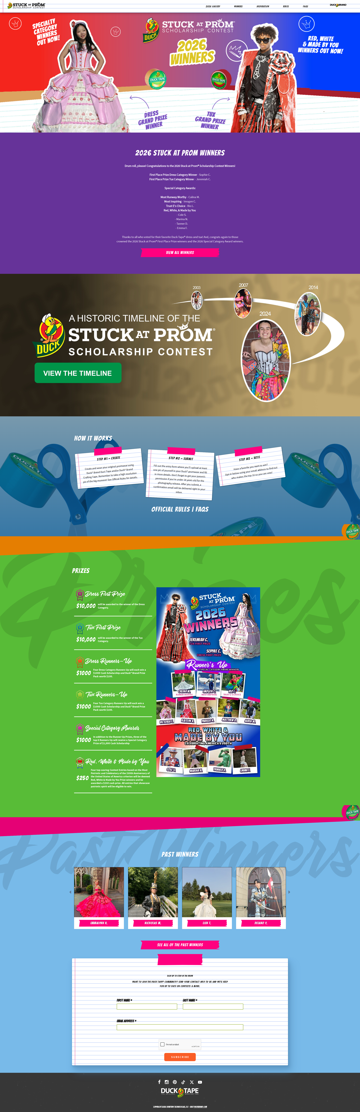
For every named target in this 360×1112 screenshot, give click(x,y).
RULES (286, 6)
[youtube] (200, 1082)
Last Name (190, 1000)
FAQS (305, 6)
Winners (238, 6)
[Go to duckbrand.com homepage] (338, 5)
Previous (69, 891)
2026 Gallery (213, 6)
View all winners (180, 252)
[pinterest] (175, 1082)
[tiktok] (183, 1082)
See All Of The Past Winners (180, 945)
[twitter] (192, 1082)
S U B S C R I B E (180, 1057)
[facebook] (159, 1082)
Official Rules (119, 479)
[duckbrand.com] (180, 1093)
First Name (124, 1000)
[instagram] (167, 1082)
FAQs (202, 509)
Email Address (126, 1021)
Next (289, 891)
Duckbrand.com (200, 1107)
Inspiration (263, 6)
